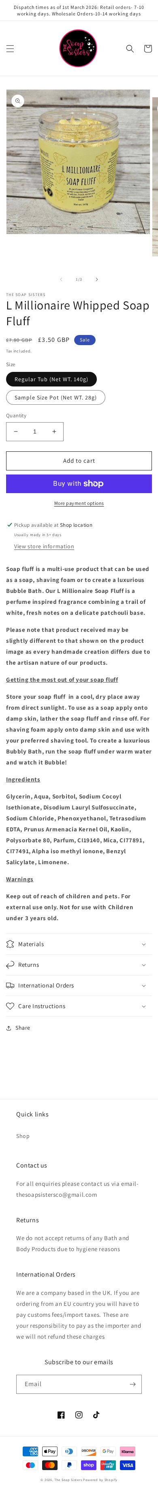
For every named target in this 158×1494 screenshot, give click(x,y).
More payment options (79, 503)
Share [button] (22, 1027)
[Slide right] (97, 279)
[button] (10, 49)
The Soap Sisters (68, 1479)
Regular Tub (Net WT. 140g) (51, 379)
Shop (23, 1136)
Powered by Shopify (100, 1479)
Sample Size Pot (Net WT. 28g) (56, 397)
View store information (44, 546)
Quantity (16, 415)
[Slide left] (61, 279)
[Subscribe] (132, 1384)
